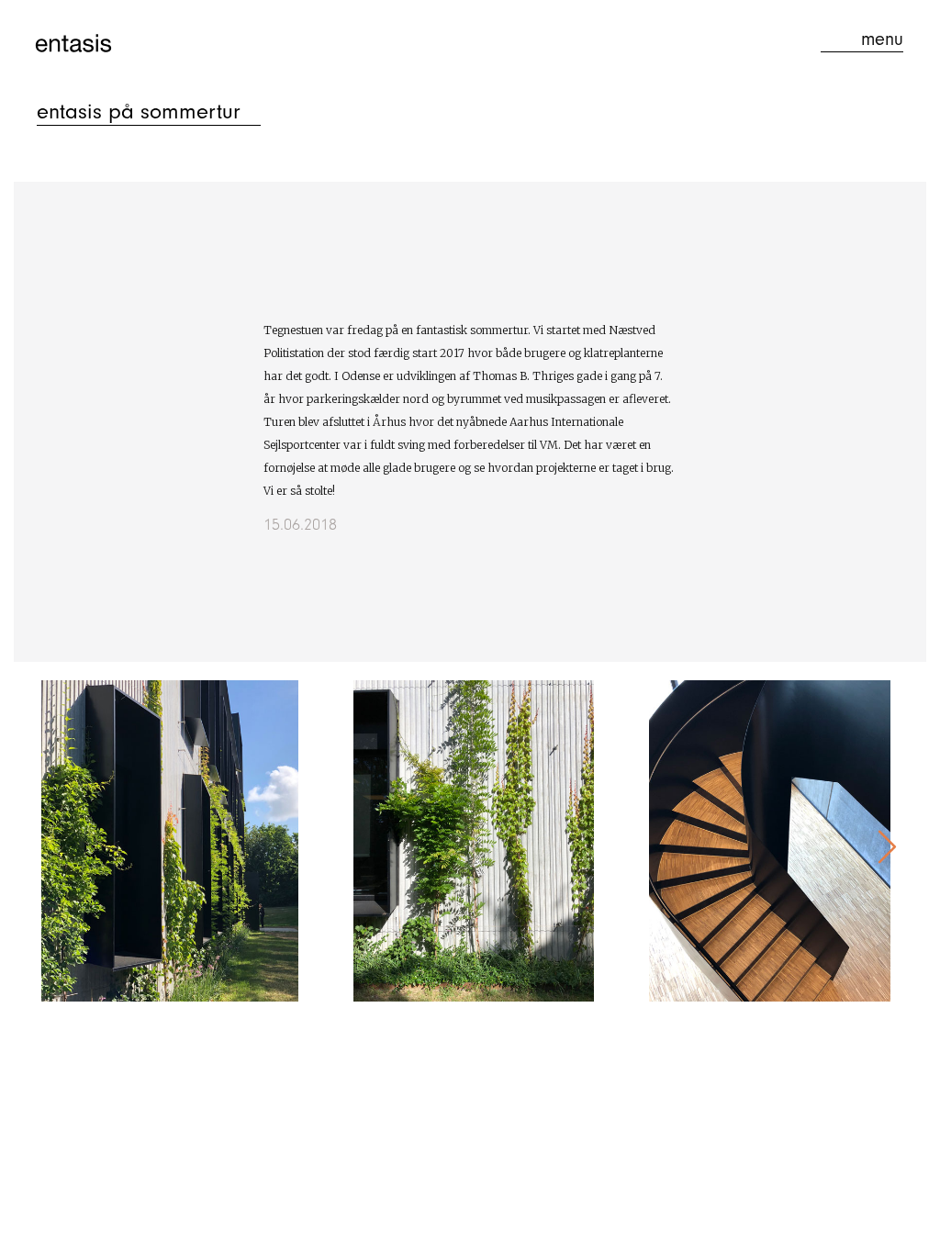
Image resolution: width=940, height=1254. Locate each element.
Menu (882, 39)
